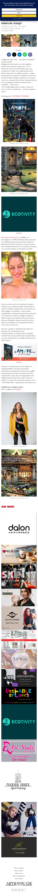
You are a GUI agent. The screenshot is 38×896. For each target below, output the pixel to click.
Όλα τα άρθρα (19, 868)
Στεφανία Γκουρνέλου (11, 237)
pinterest (18, 890)
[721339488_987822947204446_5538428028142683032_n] (19, 677)
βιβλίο (4, 506)
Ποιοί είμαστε (19, 870)
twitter (15, 890)
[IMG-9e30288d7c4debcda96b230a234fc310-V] (19, 695)
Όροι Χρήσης (19, 878)
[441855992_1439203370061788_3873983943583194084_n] (19, 576)
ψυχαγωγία (11, 506)
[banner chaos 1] (19, 618)
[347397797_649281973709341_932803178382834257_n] (19, 847)
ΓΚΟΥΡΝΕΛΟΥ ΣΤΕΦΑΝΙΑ (20, 96)
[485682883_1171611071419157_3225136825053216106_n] (19, 819)
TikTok (25, 890)
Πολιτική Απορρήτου (19, 876)
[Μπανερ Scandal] (19, 597)
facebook (12, 890)
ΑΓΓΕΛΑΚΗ (17, 389)
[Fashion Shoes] (19, 781)
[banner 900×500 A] (19, 639)
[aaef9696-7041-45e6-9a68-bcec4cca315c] (19, 659)
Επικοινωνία (19, 873)
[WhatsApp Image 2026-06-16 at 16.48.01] (19, 554)
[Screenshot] (19, 529)
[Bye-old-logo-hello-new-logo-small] (19, 721)
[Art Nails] (19, 750)
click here (19, 233)
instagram (22, 890)
